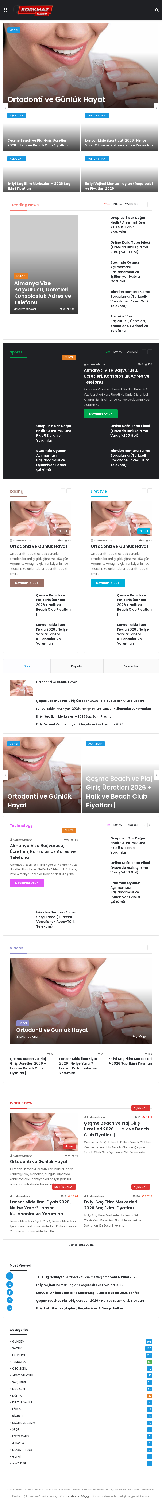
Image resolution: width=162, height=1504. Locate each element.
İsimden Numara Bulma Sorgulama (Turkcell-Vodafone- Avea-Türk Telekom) (130, 298)
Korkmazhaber (26, 309)
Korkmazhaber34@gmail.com (81, 1496)
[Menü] (5, 11)
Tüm (107, 204)
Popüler (77, 666)
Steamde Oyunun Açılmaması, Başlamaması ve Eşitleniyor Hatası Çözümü (125, 272)
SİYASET (17, 1416)
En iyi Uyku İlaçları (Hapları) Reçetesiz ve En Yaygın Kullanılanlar (84, 1308)
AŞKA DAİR (17, 115)
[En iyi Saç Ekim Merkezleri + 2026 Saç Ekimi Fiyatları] (41, 173)
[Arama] (157, 11)
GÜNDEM (18, 1342)
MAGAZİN (18, 1389)
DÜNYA (117, 204)
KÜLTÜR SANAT (97, 115)
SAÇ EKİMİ (19, 1382)
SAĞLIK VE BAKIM (23, 1423)
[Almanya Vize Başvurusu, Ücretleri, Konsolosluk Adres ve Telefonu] (44, 264)
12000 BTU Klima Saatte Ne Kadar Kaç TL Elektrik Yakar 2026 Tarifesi (88, 1293)
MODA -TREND (22, 1450)
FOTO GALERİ (21, 1436)
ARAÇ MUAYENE (23, 1375)
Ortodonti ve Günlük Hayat (56, 99)
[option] (81, 107)
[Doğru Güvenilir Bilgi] (33, 10)
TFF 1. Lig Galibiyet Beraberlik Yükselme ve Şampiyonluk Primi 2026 (86, 1277)
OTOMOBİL (19, 1369)
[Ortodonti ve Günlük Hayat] (80, 65)
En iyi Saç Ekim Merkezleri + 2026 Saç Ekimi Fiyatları (38, 186)
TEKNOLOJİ (131, 204)
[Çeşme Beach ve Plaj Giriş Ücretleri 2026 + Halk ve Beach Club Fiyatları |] (41, 130)
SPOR (16, 1430)
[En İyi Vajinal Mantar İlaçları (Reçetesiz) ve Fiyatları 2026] (119, 173)
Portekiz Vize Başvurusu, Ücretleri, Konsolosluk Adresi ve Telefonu (129, 323)
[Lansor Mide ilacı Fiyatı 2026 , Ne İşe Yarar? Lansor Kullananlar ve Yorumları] (119, 130)
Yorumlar (131, 666)
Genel (14, 30)
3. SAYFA (18, 1443)
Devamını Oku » (100, 413)
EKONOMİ (18, 1355)
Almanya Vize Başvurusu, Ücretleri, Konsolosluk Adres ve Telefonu (117, 376)
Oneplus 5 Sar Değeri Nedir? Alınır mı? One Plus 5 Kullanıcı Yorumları (128, 224)
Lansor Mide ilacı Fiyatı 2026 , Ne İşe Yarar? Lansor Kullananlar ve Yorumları (119, 143)
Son (27, 666)
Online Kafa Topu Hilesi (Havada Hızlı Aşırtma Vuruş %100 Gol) (130, 247)
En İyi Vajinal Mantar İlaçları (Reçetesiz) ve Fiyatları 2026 (119, 186)
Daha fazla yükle (81, 1245)
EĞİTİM (16, 1409)
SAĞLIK (17, 1348)
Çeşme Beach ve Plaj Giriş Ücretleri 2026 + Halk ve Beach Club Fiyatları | (38, 143)
